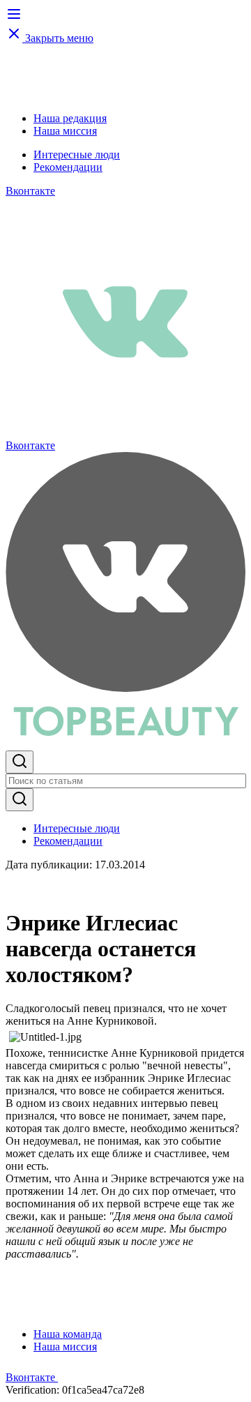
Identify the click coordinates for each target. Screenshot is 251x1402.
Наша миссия (65, 131)
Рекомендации (67, 167)
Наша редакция (70, 118)
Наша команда (67, 1334)
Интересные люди (76, 154)
